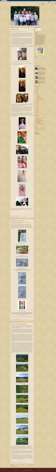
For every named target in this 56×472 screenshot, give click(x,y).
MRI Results (39, 76)
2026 (36, 87)
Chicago (43, 127)
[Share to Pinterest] (26, 319)
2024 (36, 89)
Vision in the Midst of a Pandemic (19, 324)
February (38, 106)
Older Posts (32, 464)
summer (36, 129)
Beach (35, 127)
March (37, 105)
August (37, 101)
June (37, 102)
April (37, 104)
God (43, 128)
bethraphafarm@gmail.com (29, 316)
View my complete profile (38, 45)
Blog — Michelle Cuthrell (39, 118)
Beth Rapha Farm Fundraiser (17, 221)
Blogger (31, 470)
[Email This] (23, 319)
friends (38, 128)
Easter (45, 127)
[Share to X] (24, 216)
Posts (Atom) (15, 466)
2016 (36, 111)
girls (42, 128)
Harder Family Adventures (22, 3)
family (36, 128)
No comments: (20, 319)
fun (39, 128)
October (38, 100)
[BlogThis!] (23, 216)
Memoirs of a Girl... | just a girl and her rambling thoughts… (40, 121)
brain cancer (38, 127)
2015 (36, 112)
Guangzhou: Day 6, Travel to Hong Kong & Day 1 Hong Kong (41, 71)
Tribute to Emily (15, 29)
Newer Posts (12, 464)
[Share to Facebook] (25, 216)
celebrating (41, 127)
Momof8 (37, 33)
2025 (36, 88)
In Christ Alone (38, 119)
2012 (36, 113)
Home (22, 464)
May (37, 103)
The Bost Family (38, 122)
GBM (41, 128)
